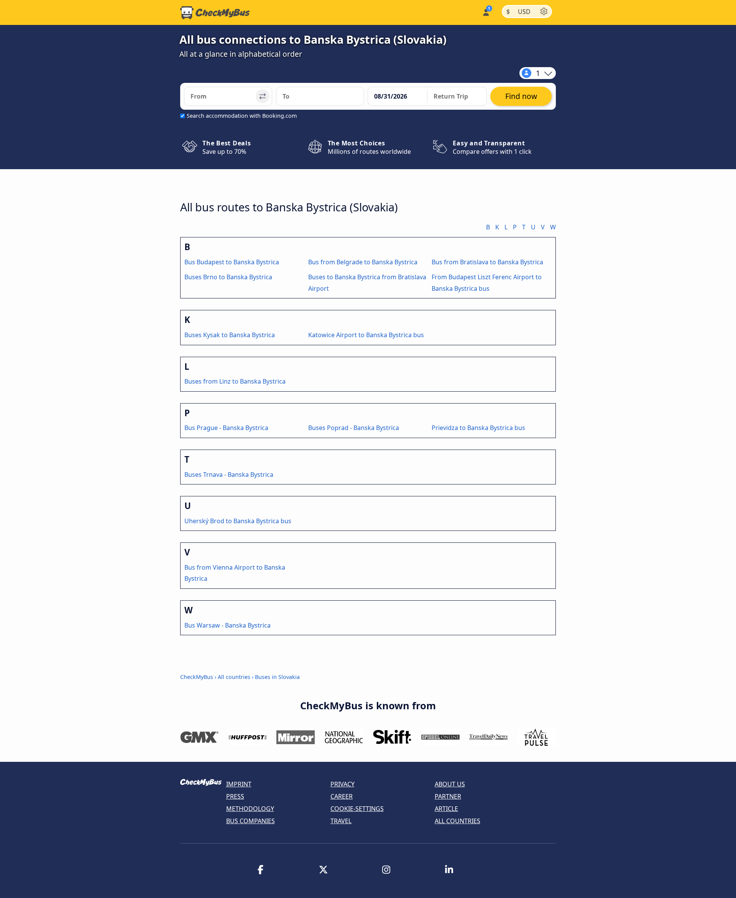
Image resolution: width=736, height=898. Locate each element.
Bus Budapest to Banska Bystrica (231, 262)
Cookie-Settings (357, 808)
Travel (341, 821)
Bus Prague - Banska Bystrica (226, 427)
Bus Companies (250, 821)
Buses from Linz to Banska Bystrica (235, 381)
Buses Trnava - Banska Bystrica (228, 474)
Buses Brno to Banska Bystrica (228, 277)
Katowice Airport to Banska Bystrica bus (366, 335)
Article (446, 808)
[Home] (215, 12)
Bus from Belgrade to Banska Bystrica (362, 262)
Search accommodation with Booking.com (242, 115)
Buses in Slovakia (277, 677)
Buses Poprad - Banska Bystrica (353, 427)
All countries (234, 677)
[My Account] (485, 11)
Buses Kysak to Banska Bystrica (229, 335)
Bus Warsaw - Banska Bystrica (227, 625)
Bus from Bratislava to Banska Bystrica (487, 262)
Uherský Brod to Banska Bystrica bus (237, 521)
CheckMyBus (196, 677)
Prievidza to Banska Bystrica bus (478, 427)
